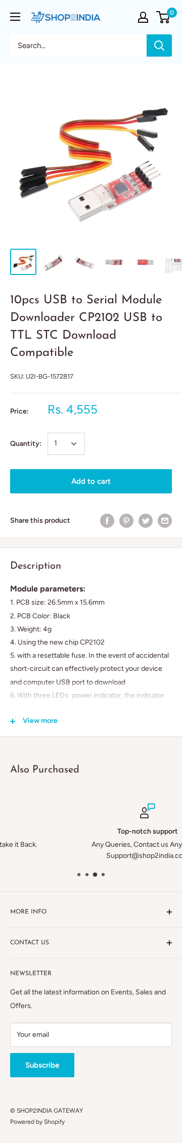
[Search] (159, 45)
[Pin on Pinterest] (126, 521)
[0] (163, 17)
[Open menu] (15, 17)
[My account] (143, 17)
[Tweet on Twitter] (146, 521)
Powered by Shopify (37, 1121)
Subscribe (42, 1065)
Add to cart (91, 481)
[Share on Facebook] (107, 521)
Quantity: (25, 443)
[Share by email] (165, 521)
